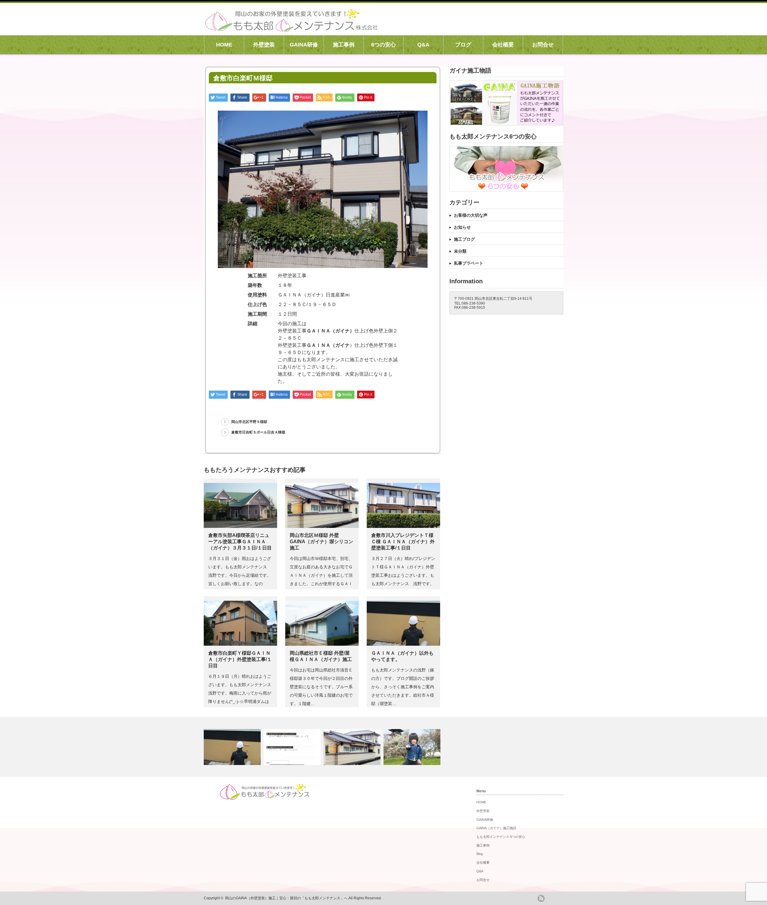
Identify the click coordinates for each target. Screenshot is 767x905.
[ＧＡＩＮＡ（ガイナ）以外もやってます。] (233, 747)
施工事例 (343, 45)
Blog (479, 854)
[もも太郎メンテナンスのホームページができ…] (413, 747)
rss (541, 898)
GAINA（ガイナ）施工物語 (496, 828)
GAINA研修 (304, 45)
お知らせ (462, 227)
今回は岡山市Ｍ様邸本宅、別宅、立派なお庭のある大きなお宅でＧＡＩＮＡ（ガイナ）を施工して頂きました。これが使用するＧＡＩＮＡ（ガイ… (321, 575)
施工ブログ (464, 239)
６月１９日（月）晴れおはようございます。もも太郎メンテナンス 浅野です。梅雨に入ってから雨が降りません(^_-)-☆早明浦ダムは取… (241, 693)
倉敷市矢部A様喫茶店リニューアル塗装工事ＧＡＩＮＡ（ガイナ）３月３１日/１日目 (240, 541)
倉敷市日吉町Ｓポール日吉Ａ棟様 (258, 432)
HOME (224, 45)
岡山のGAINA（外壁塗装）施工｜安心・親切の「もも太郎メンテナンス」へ (286, 898)
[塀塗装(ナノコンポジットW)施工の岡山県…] (293, 747)
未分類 (460, 251)
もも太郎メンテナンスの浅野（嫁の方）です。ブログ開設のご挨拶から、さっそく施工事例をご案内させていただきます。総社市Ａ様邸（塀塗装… (402, 687)
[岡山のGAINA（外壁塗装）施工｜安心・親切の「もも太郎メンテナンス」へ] (291, 28)
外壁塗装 (264, 45)
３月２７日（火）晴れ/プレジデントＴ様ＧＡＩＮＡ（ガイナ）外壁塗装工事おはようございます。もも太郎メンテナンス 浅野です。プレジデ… (403, 575)
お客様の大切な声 (470, 215)
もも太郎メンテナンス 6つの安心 (500, 836)
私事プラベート (468, 263)
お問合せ (543, 45)
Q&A (423, 45)
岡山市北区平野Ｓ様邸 (249, 422)
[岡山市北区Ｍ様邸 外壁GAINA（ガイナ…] (353, 747)
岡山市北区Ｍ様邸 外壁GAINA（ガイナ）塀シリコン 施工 (321, 541)
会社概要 (503, 45)
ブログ (463, 45)
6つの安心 (383, 45)
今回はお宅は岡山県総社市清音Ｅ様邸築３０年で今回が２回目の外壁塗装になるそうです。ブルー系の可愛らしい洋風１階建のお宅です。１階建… (321, 687)
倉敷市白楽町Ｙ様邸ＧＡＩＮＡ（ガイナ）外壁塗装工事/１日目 (240, 659)
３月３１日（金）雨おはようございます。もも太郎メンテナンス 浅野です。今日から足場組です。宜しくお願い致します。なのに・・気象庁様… (239, 575)
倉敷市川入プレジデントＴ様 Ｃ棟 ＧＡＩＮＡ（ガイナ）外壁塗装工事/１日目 (403, 541)
